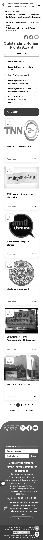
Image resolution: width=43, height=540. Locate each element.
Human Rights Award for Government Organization (17, 81)
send (34, 456)
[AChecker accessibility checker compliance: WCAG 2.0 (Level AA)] (20, 532)
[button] (39, 54)
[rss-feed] (23, 428)
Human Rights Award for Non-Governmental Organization (19, 90)
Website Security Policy (26, 527)
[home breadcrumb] (6, 11)
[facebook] (29, 428)
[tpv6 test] (15, 532)
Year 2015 (21, 53)
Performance (15, 11)
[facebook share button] (31, 37)
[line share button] (36, 37)
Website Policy (13, 527)
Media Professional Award (18, 75)
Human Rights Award (15, 61)
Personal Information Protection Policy (16, 529)
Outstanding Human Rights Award (21, 28)
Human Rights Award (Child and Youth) (20, 68)
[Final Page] (32, 405)
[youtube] (35, 428)
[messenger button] (37, 534)
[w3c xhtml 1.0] (27, 532)
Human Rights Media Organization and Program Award (18, 99)
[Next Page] (28, 405)
